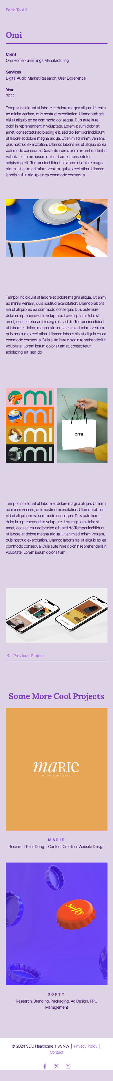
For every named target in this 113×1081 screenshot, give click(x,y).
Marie (56, 840)
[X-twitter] (56, 1066)
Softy (56, 994)
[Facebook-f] (45, 1066)
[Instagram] (68, 1066)
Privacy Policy (85, 1046)
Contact (56, 1052)
